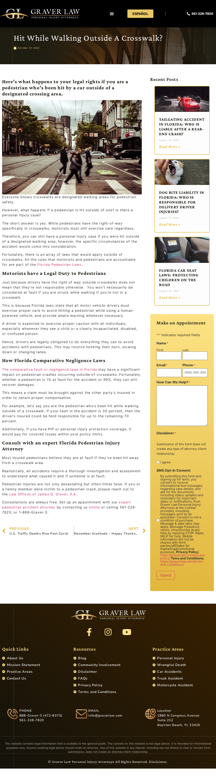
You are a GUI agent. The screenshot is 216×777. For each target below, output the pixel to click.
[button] (112, 14)
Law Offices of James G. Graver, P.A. (43, 494)
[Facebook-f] (89, 632)
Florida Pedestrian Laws (59, 264)
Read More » (170, 146)
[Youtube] (127, 632)
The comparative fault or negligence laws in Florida (49, 369)
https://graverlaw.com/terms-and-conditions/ (182, 563)
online (94, 507)
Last (185, 350)
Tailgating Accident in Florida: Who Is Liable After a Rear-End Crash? (182, 126)
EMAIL (93, 711)
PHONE (25, 711)
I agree (165, 462)
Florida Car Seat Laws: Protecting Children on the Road (179, 277)
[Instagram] (108, 632)
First (160, 350)
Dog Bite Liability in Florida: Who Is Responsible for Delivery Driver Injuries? (181, 202)
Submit (165, 575)
